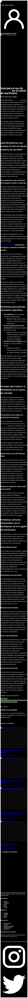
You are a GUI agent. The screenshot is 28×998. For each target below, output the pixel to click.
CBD (5, 917)
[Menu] (1, 1)
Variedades (6, 902)
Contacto (6, 924)
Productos (4, 5)
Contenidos (10, 5)
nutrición (12, 702)
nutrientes (4, 426)
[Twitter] (14, 996)
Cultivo (5, 901)
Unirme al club (8, 720)
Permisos (6, 913)
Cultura (5, 907)
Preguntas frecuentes (9, 926)
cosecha (22, 700)
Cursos (5, 915)
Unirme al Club (11, 33)
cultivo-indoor (4, 699)
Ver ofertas (4, 939)
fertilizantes (16, 100)
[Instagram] (14, 969)
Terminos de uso (8, 927)
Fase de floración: (7, 245)
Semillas (6, 914)
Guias (5, 905)
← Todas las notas (9, 852)
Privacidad (6, 929)
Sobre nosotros (7, 923)
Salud (5, 904)
